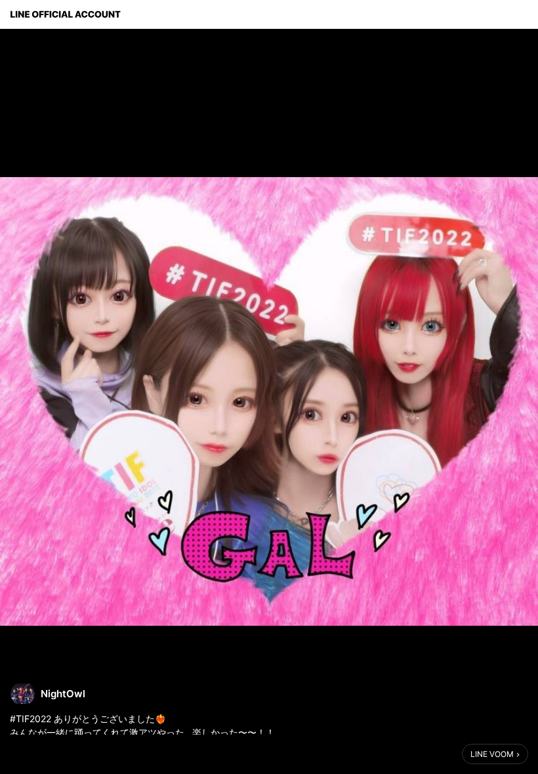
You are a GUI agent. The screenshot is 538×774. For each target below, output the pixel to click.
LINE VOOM (492, 754)
